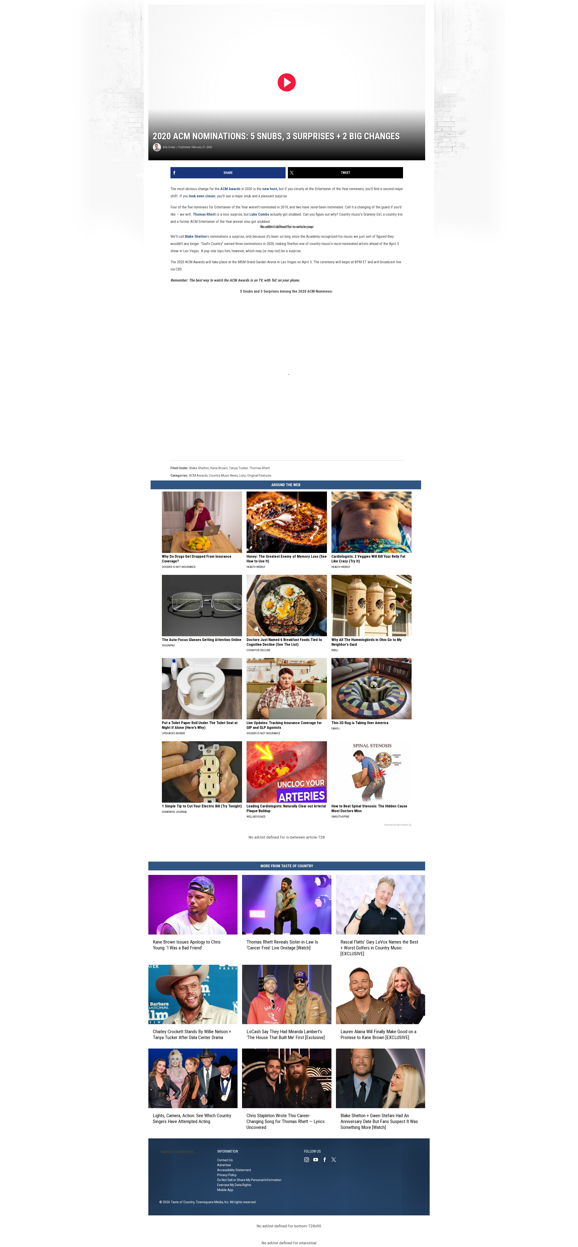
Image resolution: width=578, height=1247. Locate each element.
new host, (270, 188)
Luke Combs (259, 214)
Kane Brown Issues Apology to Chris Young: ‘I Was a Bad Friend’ (187, 945)
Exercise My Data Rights (234, 1185)
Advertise (224, 1165)
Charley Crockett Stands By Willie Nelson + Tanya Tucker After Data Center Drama (192, 1034)
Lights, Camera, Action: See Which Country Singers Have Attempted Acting (192, 1118)
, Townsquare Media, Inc (211, 1202)
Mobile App (225, 1190)
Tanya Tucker (238, 468)
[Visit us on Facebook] (326, 1159)
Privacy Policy (227, 1175)
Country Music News (223, 475)
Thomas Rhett (205, 214)
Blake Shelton (196, 236)
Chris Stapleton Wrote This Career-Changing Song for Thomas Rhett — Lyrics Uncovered (286, 1121)
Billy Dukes (169, 147)
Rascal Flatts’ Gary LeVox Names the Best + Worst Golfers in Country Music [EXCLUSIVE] (379, 947)
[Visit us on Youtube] (317, 1159)
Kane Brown (219, 468)
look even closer (202, 196)
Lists (242, 475)
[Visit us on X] (335, 1159)
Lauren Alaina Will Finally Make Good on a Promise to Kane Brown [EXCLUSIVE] (378, 1034)
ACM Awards (230, 188)
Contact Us (225, 1160)
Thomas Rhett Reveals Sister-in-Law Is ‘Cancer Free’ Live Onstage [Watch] (282, 945)
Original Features (259, 475)
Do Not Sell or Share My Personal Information (249, 1180)
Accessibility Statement (234, 1170)
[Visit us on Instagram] (308, 1159)
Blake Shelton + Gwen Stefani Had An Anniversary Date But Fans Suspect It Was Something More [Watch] (379, 1121)
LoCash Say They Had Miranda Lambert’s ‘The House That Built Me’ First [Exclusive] (286, 1034)
